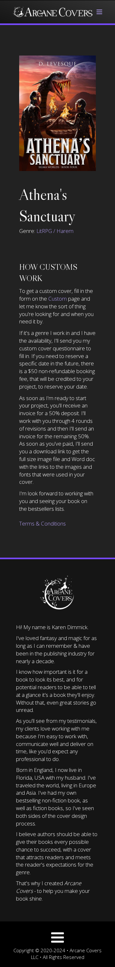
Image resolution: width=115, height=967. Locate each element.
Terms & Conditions (42, 523)
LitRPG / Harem (54, 231)
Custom (57, 298)
